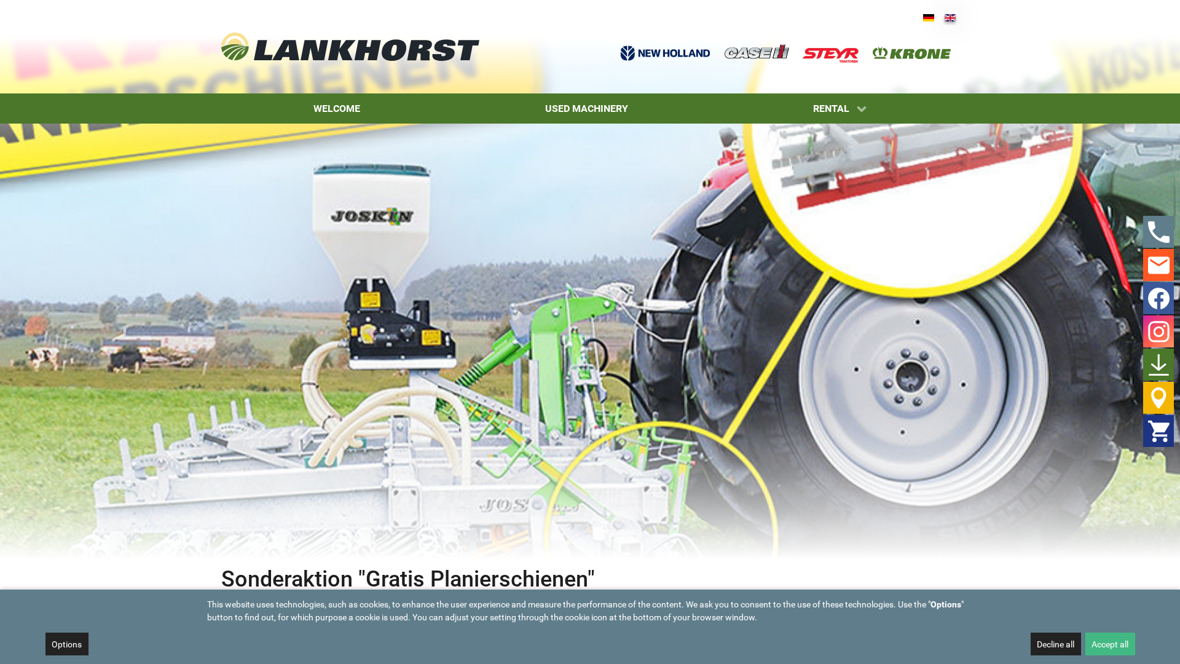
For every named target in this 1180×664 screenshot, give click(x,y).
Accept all (1110, 644)
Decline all (1055, 644)
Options (67, 644)
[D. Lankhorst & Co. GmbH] (350, 46)
